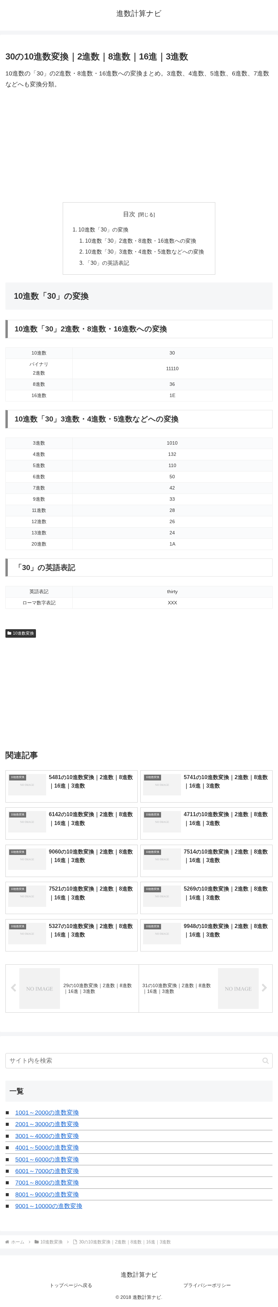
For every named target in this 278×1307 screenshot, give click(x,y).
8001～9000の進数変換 (47, 1194)
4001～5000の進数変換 (47, 1147)
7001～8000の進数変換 (47, 1182)
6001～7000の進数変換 (47, 1171)
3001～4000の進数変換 (47, 1136)
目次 (129, 214)
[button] (266, 1061)
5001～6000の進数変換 (47, 1159)
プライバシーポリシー (207, 1285)
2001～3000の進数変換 (47, 1124)
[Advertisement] (139, 146)
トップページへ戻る (70, 1285)
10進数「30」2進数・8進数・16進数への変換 (140, 241)
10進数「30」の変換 (103, 229)
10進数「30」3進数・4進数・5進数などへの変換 (144, 251)
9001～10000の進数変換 (48, 1206)
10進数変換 (23, 633)
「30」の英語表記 (107, 263)
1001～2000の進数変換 (47, 1112)
